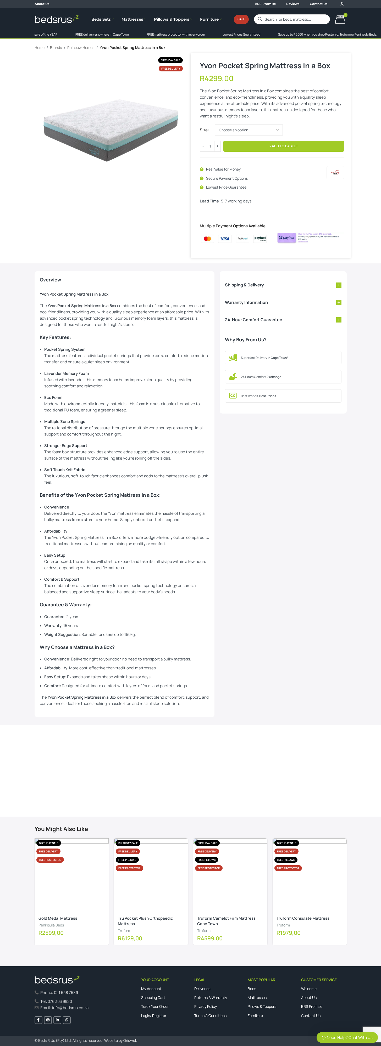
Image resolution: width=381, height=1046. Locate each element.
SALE (241, 19)
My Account (151, 988)
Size (204, 130)
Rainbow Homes (80, 47)
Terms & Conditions (210, 1015)
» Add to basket (283, 146)
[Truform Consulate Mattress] (310, 875)
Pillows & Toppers (262, 1006)
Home (40, 47)
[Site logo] (57, 19)
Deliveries (202, 988)
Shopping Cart (153, 997)
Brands (56, 47)
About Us (309, 997)
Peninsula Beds (51, 925)
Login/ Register (153, 1015)
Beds (252, 988)
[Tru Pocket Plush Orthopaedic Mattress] (151, 875)
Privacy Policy (205, 1006)
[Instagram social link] (48, 1020)
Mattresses (257, 997)
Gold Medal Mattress (57, 918)
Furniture (255, 1015)
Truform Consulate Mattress (303, 918)
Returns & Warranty (210, 997)
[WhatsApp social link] (67, 1020)
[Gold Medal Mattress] (72, 875)
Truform (124, 930)
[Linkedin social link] (57, 1020)
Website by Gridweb (120, 1040)
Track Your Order (155, 1006)
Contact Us (49, 793)
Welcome (309, 988)
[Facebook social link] (38, 1020)
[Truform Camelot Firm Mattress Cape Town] (230, 875)
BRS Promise (311, 1006)
